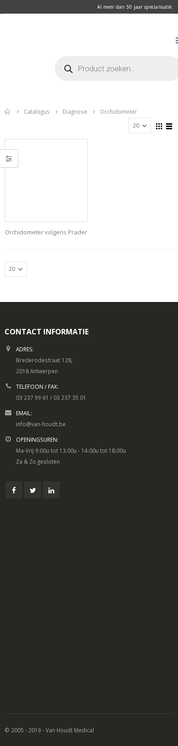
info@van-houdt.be (41, 424)
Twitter (32, 489)
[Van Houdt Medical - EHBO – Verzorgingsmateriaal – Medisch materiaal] (27, 57)
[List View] (169, 125)
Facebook (13, 489)
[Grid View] (159, 125)
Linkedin (51, 489)
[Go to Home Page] (8, 111)
